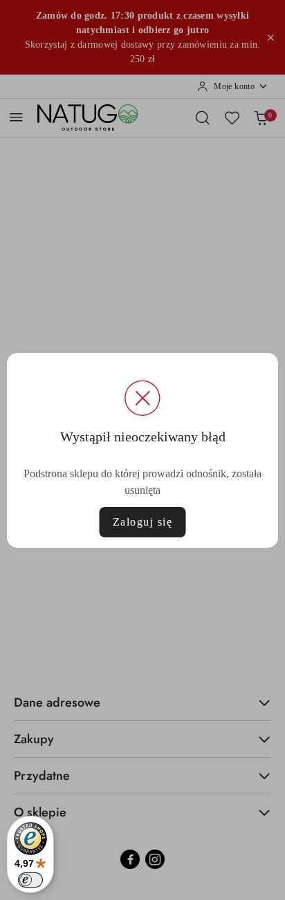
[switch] (30, 880)
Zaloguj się (143, 522)
